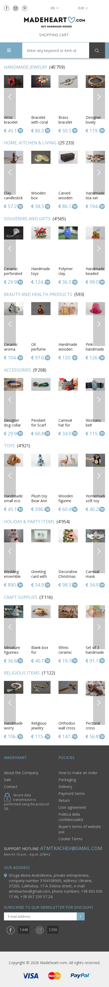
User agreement (72, 807)
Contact (10, 786)
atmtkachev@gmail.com (71, 848)
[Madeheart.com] (54, 22)
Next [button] (99, 96)
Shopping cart (54, 34)
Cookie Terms (70, 838)
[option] (40, 104)
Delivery (65, 786)
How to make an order (77, 772)
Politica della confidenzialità (70, 817)
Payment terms (71, 793)
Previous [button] (10, 96)
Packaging (67, 779)
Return (64, 800)
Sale (7, 779)
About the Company (21, 772)
